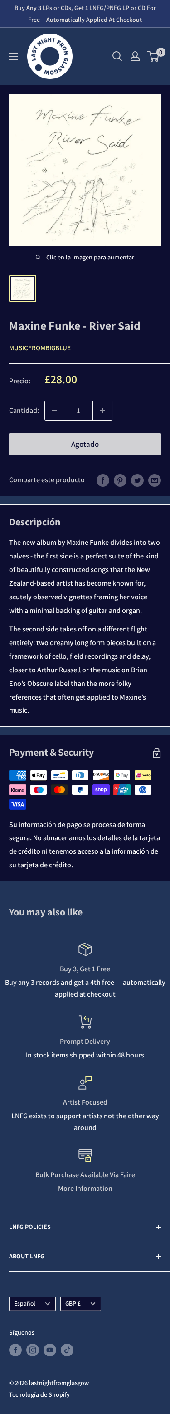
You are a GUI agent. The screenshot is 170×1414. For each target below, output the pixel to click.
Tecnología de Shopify (39, 1394)
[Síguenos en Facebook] (15, 1349)
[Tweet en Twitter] (137, 480)
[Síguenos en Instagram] (32, 1349)
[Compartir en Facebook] (103, 480)
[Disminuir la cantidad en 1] (54, 410)
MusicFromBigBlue (40, 347)
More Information (85, 1188)
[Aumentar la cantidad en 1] (102, 410)
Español (24, 1303)
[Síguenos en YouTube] (50, 1349)
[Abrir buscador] (117, 56)
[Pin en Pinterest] (120, 480)
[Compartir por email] (154, 480)
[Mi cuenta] (135, 56)
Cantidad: (24, 410)
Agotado (85, 444)
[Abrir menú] (13, 56)
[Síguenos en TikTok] (67, 1349)
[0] (153, 56)
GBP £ (73, 1303)
